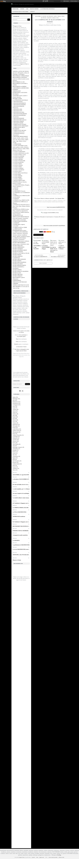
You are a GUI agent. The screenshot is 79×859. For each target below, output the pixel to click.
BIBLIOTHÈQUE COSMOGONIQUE (21, 75)
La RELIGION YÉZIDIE (18, 122)
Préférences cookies (61, 857)
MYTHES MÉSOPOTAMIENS (19, 265)
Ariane (54, 17)
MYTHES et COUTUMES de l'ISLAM (21, 253)
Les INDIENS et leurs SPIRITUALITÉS (21, 195)
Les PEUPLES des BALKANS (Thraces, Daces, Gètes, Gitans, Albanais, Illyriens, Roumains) (21, 206)
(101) (16, 404)
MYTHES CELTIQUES (18, 248)
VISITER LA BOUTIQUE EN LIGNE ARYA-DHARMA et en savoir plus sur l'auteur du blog (21, 286)
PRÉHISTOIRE (15, 8)
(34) (16, 432)
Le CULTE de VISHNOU (18, 168)
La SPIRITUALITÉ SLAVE (18, 132)
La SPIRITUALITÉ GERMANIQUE (20, 125)
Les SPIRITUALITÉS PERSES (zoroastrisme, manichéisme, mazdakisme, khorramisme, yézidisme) (21, 239)
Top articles (33, 857)
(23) (15, 465)
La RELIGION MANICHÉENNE (20, 113)
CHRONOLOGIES (17, 91)
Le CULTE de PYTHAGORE (19, 160)
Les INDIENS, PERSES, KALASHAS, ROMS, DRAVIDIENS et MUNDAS (29, 507)
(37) (16, 424)
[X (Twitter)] (45, 1)
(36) (15, 427)
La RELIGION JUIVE (17, 110)
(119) (16, 403)
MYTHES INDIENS (17, 260)
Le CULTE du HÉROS (17, 179)
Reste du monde (34, 8)
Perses (59, 16)
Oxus (57, 17)
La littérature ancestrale (47, 8)
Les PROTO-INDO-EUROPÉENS (20, 221)
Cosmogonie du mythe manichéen (20, 535)
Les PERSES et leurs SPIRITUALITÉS (21, 200)
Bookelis (16, 344)
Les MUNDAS (16, 198)
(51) (15, 412)
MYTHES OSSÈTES (17, 269)
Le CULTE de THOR (17, 166)
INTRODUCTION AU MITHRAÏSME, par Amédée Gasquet (26, 530)
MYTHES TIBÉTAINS (17, 274)
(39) (15, 421)
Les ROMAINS (16, 222)
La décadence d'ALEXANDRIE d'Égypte (22, 479)
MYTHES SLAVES (17, 272)
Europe (22, 8)
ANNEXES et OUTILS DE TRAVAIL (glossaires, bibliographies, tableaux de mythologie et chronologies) (21, 73)
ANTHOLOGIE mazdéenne (19, 516)
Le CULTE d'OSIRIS (17, 177)
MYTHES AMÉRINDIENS (18, 247)
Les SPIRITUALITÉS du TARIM (20, 227)
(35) (17, 429)
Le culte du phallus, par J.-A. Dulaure (21, 489)
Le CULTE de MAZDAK (18, 157)
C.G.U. (46, 857)
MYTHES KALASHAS (18, 263)
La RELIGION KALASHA (18, 112)
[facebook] (43, 1)
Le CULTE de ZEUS (17, 171)
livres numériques (23, 334)
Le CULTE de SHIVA (17, 163)
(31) (16, 436)
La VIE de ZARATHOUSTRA (19, 512)
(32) (15, 433)
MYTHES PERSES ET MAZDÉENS (20, 271)
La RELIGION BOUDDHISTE (19, 103)
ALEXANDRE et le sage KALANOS (21, 474)
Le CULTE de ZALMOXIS (18, 169)
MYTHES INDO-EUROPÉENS (19, 262)
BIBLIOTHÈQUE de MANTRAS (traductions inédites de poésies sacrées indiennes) (21, 79)
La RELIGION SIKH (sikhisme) (19, 119)
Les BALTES (15, 188)
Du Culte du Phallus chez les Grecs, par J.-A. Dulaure (25, 484)
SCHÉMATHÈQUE (17, 280)
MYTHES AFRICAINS (18, 245)
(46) (15, 418)
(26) (15, 454)
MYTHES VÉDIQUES (17, 276)
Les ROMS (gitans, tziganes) (19, 224)
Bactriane (43, 17)
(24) (17, 460)
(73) (15, 407)
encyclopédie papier (21, 336)
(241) (15, 400)
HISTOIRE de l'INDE (17, 98)
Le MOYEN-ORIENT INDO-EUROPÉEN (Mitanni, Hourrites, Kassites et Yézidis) (20, 182)
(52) (15, 410)
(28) (16, 444)
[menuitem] (15, 9)
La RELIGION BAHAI (17, 101)
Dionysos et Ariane (17, 560)
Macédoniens (50, 16)
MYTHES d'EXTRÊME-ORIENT (20, 250)
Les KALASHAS (16, 197)
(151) (16, 401)
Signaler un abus (41, 857)
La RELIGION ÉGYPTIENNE (19, 104)
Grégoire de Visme (24, 64)
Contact (32, 11)
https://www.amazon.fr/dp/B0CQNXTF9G (56, 207)
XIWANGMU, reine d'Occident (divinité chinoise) (24, 554)
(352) (15, 397)
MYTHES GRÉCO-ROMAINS (19, 259)
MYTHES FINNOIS (17, 254)
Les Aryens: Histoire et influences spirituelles (60, 198)
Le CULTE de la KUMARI (18, 156)
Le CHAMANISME (17, 144)
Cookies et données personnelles (53, 857)
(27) (16, 448)
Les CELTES (15, 189)
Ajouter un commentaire (43, 263)
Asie (27, 8)
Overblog (59, 855)
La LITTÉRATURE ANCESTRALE (20, 100)
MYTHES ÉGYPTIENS (18, 251)
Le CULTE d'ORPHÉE (17, 175)
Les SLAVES (15, 225)
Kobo (17, 341)
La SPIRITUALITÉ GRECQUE (19, 130)
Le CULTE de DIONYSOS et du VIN (21, 153)
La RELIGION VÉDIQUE (18, 121)
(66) (15, 409)
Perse (63, 16)
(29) (16, 441)
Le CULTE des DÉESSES (18, 162)
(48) (15, 415)
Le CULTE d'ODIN (17, 174)
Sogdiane (49, 17)
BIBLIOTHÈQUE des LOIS (19, 82)
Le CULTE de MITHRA (18, 159)
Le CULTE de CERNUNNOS (19, 151)
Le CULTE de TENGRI (18, 165)
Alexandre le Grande (40, 16)
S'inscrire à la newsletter (38, 234)
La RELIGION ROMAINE (18, 118)
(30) (16, 439)
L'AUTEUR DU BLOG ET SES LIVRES (20, 11)
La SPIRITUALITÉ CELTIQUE (19, 124)
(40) (15, 420)
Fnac (17, 339)
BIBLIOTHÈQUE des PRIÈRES (19, 86)
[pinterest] (47, 1)
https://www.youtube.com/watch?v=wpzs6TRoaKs (54, 225)
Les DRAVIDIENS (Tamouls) (19, 191)
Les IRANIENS (16, 540)
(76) (15, 406)
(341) (16, 398)
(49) (15, 413)
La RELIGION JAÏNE (17, 109)
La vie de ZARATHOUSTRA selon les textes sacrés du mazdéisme (27, 549)
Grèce (55, 16)
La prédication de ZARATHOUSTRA (21, 544)
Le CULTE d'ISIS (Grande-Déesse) (20, 172)
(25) (15, 459)
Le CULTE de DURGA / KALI (19, 154)
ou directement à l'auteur (21, 346)
